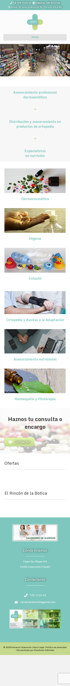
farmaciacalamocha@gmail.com (38, 602)
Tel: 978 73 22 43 (22, 2)
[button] (8, 478)
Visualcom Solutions (44, 650)
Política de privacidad (56, 647)
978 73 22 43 (38, 595)
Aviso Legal (38, 647)
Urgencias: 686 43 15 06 (47, 2)
